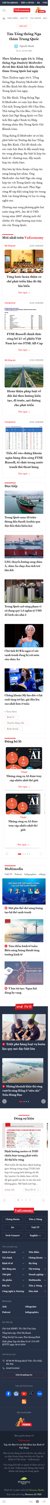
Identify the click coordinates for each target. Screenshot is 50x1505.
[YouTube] (24, 1394)
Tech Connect (12, 1236)
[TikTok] (32, 1394)
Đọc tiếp (11, 486)
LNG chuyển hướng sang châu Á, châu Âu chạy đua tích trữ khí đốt (23, 566)
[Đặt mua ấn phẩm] (40, 10)
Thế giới (24, 772)
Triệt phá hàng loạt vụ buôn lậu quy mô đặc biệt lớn (23, 1045)
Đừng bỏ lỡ (13, 741)
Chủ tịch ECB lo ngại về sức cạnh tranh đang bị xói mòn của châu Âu (22, 655)
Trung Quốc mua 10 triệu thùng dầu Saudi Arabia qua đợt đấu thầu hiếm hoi (22, 521)
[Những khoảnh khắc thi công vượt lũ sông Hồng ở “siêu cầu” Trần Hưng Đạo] (21, 1068)
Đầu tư (24, 18)
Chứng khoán (10, 3)
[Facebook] (8, 1394)
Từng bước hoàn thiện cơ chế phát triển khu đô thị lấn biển (24, 281)
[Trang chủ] (4, 18)
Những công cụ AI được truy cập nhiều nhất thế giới (22, 824)
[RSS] (24, 1402)
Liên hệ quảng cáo (24, 1375)
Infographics (30, 873)
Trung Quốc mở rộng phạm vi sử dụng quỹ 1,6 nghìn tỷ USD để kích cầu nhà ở (23, 610)
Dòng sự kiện (24, 1116)
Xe (38, 3)
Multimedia (14, 868)
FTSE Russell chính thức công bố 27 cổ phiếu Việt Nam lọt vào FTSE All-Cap (24, 339)
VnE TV (46, 3)
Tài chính (35, 18)
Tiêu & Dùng (27, 3)
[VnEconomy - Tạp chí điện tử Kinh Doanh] (24, 1211)
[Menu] (4, 1501)
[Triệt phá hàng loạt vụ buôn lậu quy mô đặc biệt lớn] (24, 1026)
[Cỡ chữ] (30, 1501)
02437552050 (12, 1369)
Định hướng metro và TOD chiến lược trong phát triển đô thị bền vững (21, 1152)
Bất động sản (10, 246)
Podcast (18, 873)
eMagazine (44, 873)
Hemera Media (36, 1490)
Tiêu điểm (12, 18)
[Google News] (37, 1501)
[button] (19, 852)
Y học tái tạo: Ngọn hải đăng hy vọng (21, 989)
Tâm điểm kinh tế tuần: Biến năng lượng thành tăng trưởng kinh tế (22, 949)
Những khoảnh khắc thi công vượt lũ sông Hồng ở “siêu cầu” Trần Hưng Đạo (21, 1088)
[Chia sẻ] (44, 1501)
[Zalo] (39, 1394)
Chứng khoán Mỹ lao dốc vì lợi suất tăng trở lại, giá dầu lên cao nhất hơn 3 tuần (23, 699)
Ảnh (4, 1307)
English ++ (35, 1236)
